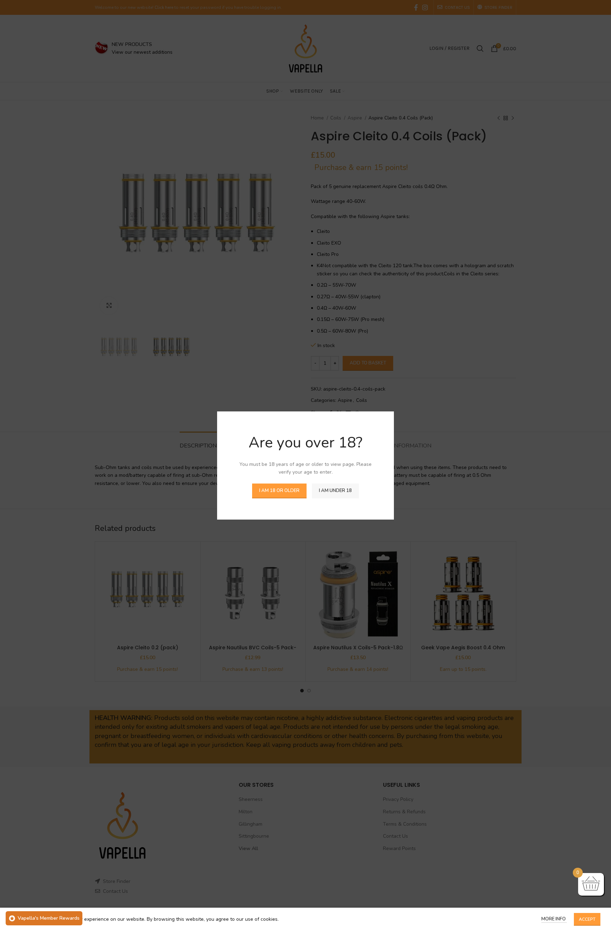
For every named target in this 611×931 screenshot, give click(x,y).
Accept (587, 919)
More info (554, 919)
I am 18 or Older (279, 490)
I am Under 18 (335, 490)
